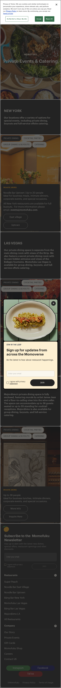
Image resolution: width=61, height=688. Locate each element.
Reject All (49, 19)
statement (14, 383)
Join (42, 382)
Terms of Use (8, 13)
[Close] (56, 4)
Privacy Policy (11, 11)
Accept (38, 19)
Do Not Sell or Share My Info (17, 19)
